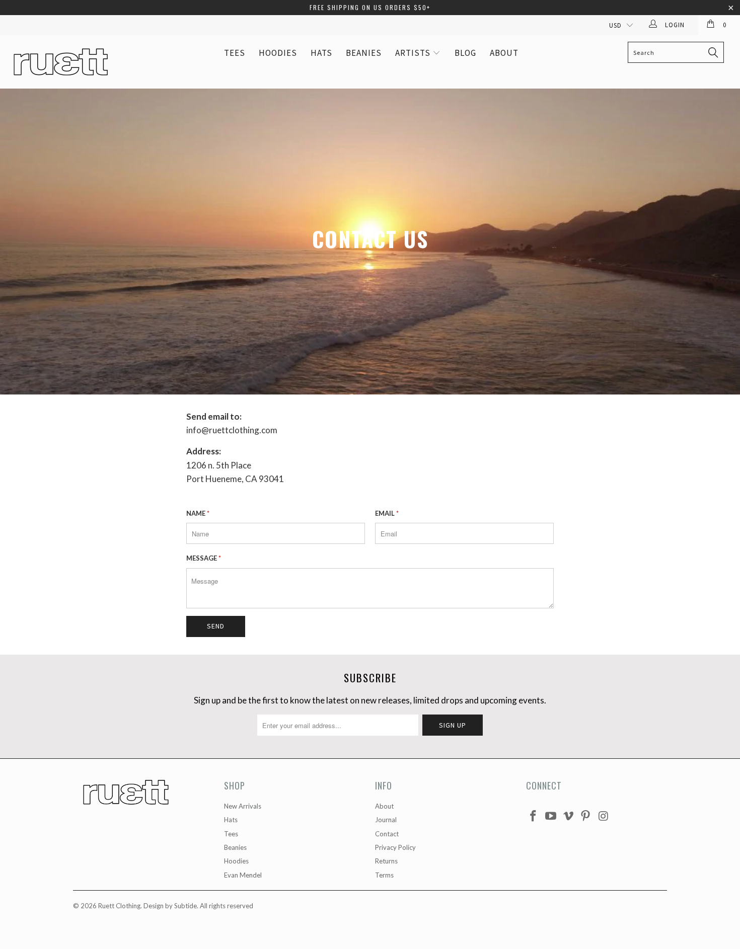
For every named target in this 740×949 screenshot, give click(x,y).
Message (203, 558)
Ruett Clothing (119, 906)
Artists (413, 52)
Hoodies (278, 52)
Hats (321, 52)
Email (387, 513)
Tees (234, 52)
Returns (386, 861)
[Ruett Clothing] (64, 62)
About (504, 52)
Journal (386, 820)
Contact (387, 834)
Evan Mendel (243, 875)
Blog (465, 52)
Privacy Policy (395, 847)
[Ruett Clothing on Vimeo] (568, 816)
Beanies (364, 52)
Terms (384, 875)
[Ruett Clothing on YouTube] (551, 816)
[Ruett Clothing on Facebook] (533, 816)
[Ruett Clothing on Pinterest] (586, 816)
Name (197, 513)
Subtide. (186, 906)
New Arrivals (242, 806)
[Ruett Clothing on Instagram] (603, 816)
